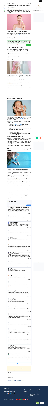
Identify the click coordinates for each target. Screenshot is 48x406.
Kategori (25, 389)
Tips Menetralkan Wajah (13, 306)
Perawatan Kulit (13, 3)
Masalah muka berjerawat (13, 313)
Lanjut (8, 218)
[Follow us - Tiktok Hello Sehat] (14, 393)
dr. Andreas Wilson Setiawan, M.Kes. (39, 8)
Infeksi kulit (11, 237)
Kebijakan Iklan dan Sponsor (32, 394)
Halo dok (11, 328)
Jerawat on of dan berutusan (14, 222)
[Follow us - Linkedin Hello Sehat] (10, 393)
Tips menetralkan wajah (13, 290)
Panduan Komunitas (31, 395)
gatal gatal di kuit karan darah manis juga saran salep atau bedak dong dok (20, 252)
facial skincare (12, 345)
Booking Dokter (26, 393)
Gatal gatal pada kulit (13, 275)
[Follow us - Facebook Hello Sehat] (7, 393)
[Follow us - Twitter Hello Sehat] (11, 393)
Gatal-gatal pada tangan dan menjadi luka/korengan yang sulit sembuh (19, 207)
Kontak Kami (38, 394)
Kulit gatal (11, 268)
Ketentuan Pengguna (31, 390)
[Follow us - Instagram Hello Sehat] (8, 393)
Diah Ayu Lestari (37, 10)
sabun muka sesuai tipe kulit (13, 77)
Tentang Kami (38, 390)
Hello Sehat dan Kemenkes (32, 396)
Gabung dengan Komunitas (19, 363)
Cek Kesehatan (26, 391)
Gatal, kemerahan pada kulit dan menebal (15, 244)
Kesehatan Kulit (8, 3)
